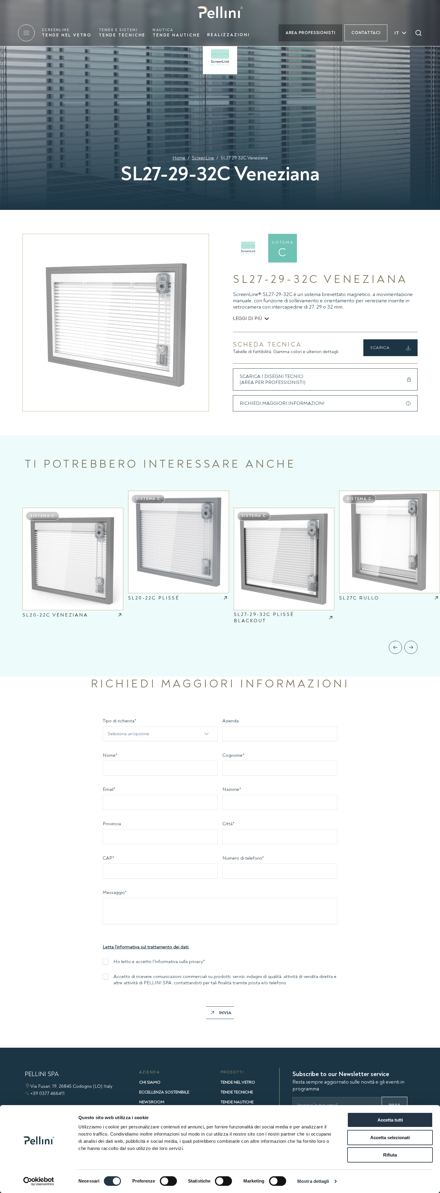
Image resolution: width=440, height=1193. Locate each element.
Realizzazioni (228, 34)
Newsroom (151, 1101)
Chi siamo (149, 1082)
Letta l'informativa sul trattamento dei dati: (146, 947)
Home (178, 158)
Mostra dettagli (313, 1181)
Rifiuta (390, 1154)
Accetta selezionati (390, 1137)
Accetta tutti (390, 1119)
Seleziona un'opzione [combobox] (128, 734)
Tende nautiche (176, 33)
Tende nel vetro (67, 33)
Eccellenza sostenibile (164, 1092)
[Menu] (26, 33)
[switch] (168, 1181)
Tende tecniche (122, 33)
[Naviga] (395, 647)
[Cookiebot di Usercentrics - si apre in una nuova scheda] (39, 1181)
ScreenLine (203, 158)
